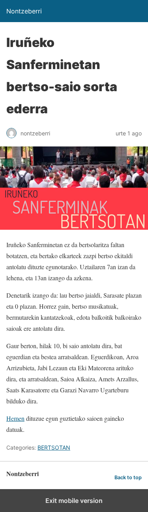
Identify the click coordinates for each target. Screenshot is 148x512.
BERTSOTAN (53, 447)
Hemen (15, 418)
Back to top (128, 477)
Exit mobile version (74, 500)
